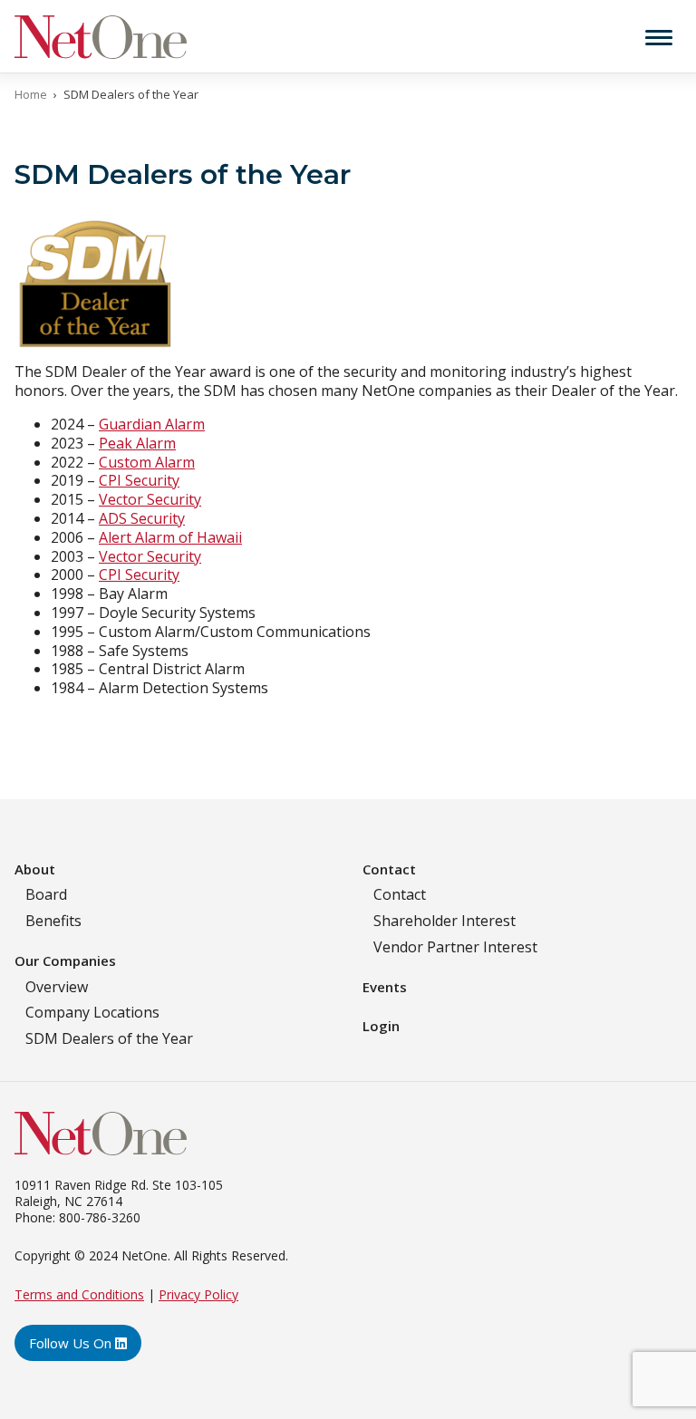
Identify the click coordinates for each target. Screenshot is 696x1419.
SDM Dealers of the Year (109, 1038)
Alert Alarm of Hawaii (170, 537)
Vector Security (150, 499)
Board (46, 894)
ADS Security (142, 518)
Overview (56, 987)
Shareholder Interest (444, 921)
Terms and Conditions (79, 1294)
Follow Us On (72, 1343)
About (34, 869)
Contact (389, 869)
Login (381, 1026)
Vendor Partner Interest (455, 947)
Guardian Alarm (152, 424)
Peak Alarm (137, 443)
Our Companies (65, 960)
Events (384, 987)
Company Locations (92, 1012)
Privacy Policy (198, 1294)
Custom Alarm (147, 462)
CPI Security (139, 480)
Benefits (53, 921)
